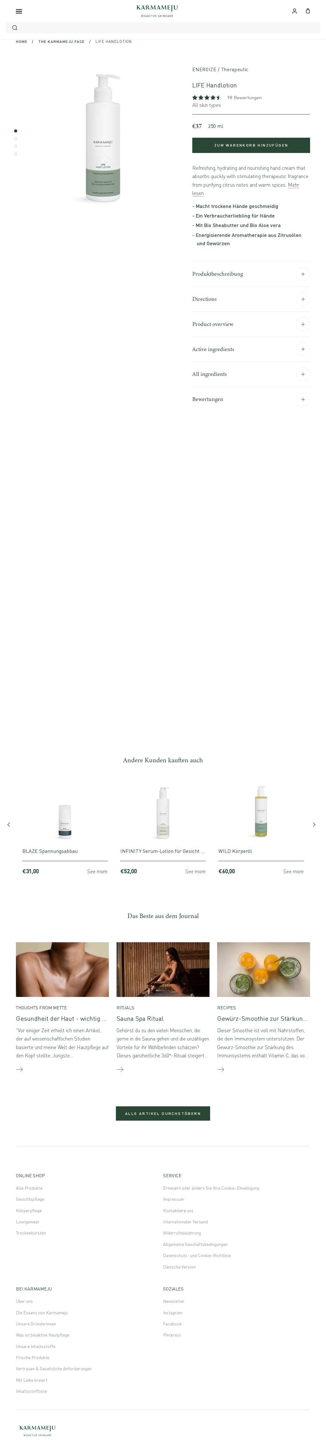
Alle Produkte (29, 1188)
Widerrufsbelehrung (182, 1232)
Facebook (172, 1323)
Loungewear (27, 1221)
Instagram (172, 1312)
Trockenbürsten (31, 1232)
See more (97, 871)
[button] (207, 97)
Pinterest (172, 1334)
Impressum (173, 1199)
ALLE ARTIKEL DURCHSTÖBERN (163, 1113)
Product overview (212, 324)
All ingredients (209, 374)
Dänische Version (179, 1266)
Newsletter (174, 1301)
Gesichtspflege (30, 1199)
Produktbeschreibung (217, 274)
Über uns (24, 1301)
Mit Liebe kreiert (31, 1380)
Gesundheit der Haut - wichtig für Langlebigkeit (83, 1018)
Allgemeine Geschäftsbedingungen (195, 1244)
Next (315, 826)
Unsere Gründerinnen (36, 1323)
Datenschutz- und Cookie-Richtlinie (197, 1255)
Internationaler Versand (185, 1221)
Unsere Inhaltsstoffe (35, 1346)
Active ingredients (213, 349)
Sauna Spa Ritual (140, 1018)
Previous (11, 826)
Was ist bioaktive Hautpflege (42, 1334)
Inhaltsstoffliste (31, 1391)
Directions (204, 299)
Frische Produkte (32, 1357)
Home (21, 41)
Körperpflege (29, 1210)
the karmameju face (61, 41)
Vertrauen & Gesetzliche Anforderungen (54, 1368)
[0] (308, 10)
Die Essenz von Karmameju (42, 1312)
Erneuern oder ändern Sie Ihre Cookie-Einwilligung (211, 1188)
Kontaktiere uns (178, 1210)
